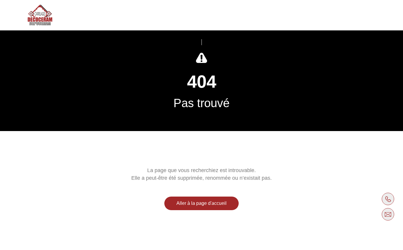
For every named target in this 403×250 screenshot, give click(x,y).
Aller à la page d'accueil (201, 203)
